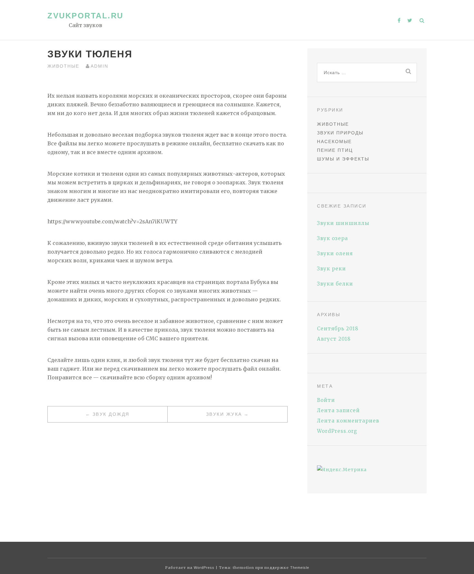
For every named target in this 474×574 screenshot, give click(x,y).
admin (99, 66)
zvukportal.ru (85, 15)
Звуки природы (340, 132)
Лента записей (338, 410)
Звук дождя (111, 414)
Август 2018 (334, 339)
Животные (63, 66)
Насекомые (334, 141)
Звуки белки (335, 284)
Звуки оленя (335, 253)
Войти (326, 400)
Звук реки (331, 269)
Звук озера (332, 238)
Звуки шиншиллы (343, 223)
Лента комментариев (348, 421)
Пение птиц (335, 150)
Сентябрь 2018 (337, 329)
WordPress (204, 567)
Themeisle (299, 567)
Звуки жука (224, 414)
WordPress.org (337, 431)
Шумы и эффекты (343, 158)
